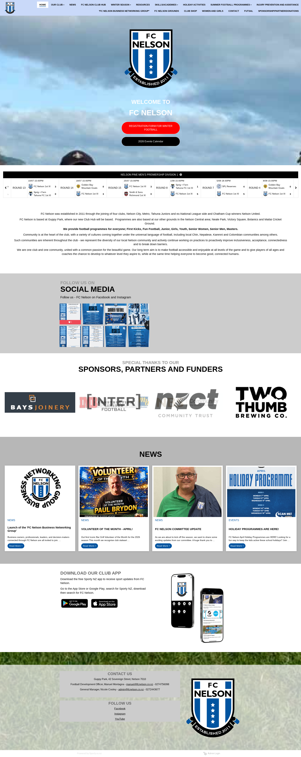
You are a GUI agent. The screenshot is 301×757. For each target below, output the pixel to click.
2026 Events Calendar (150, 141)
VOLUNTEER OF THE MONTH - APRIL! (107, 529)
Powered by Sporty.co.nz (89, 753)
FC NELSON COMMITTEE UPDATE (178, 529)
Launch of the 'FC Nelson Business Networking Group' (39, 529)
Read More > (16, 545)
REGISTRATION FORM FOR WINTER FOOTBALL (150, 128)
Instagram (119, 713)
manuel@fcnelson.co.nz (139, 684)
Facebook (119, 708)
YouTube (120, 719)
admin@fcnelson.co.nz (131, 689)
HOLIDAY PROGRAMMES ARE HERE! (254, 529)
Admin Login (213, 753)
